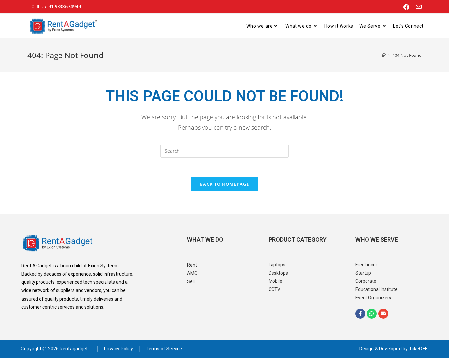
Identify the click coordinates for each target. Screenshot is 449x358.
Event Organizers (373, 297)
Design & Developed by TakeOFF (393, 348)
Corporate (365, 281)
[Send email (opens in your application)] (417, 7)
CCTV (274, 289)
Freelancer (366, 264)
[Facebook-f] (360, 314)
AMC (192, 273)
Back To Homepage (224, 184)
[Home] (384, 55)
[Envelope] (383, 314)
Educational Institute (376, 289)
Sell (191, 281)
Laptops (277, 264)
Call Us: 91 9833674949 (56, 6)
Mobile (275, 281)
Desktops (278, 273)
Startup (363, 273)
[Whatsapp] (372, 314)
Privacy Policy (118, 348)
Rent (192, 265)
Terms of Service (164, 348)
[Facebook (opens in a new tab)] (406, 7)
